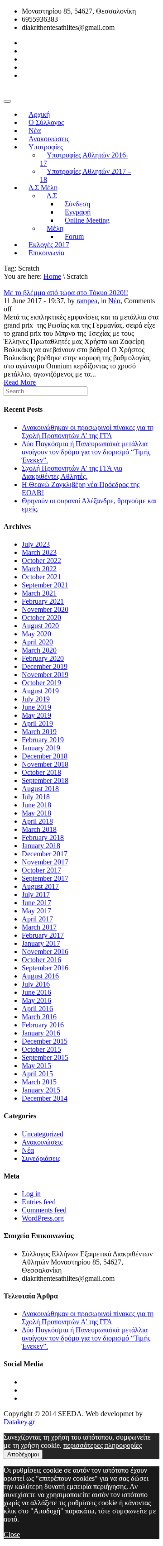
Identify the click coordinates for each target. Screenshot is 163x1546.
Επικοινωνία (46, 253)
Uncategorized (42, 1134)
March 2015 (39, 1082)
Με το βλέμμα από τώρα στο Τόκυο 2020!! (66, 292)
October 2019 (41, 683)
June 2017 (36, 903)
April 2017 (37, 919)
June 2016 (36, 992)
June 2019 (36, 707)
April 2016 (37, 1008)
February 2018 (43, 837)
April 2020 (37, 642)
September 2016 (45, 968)
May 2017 (36, 911)
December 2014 (44, 1098)
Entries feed (39, 1202)
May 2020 (36, 634)
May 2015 (36, 1065)
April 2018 (37, 821)
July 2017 (36, 894)
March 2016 (39, 1017)
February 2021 (43, 601)
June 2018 (36, 805)
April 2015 (37, 1074)
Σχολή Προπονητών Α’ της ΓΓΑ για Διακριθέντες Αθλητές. (72, 472)
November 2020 (45, 609)
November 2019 (45, 674)
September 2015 (45, 1057)
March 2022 (39, 569)
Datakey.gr (19, 1422)
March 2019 (39, 731)
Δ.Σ (52, 196)
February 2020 (43, 658)
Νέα (114, 301)
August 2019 (40, 691)
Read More (20, 382)
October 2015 (41, 1049)
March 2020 (39, 650)
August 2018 (40, 788)
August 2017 (40, 886)
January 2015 (41, 1090)
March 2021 (39, 593)
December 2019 (44, 666)
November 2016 (45, 951)
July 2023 (36, 544)
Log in (31, 1194)
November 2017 (45, 862)
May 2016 (36, 1000)
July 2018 (36, 797)
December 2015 (44, 1041)
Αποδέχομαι (23, 1454)
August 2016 (40, 976)
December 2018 (44, 756)
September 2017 (45, 878)
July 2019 (36, 699)
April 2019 (37, 723)
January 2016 (41, 1033)
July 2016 (36, 984)
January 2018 (41, 845)
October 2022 (41, 560)
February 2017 (43, 935)
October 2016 (41, 960)
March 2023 (39, 552)
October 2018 (41, 772)
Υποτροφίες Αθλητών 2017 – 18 (85, 175)
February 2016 (43, 1025)
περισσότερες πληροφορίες (102, 1445)
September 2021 (45, 585)
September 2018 (45, 780)
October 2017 (41, 870)
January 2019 (41, 748)
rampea (87, 301)
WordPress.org (43, 1218)
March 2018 (39, 829)
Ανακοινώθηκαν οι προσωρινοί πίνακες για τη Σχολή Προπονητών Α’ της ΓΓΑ (87, 431)
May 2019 (36, 715)
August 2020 (40, 626)
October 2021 (41, 577)
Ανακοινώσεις (42, 1142)
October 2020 (41, 617)
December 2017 (44, 854)
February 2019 (43, 740)
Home (52, 276)
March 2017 (39, 927)
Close (12, 1534)
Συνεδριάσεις (41, 1158)
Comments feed (44, 1210)
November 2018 (45, 764)
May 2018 (36, 813)
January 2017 (41, 943)
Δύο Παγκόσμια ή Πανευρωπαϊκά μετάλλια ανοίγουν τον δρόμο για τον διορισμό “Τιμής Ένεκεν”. (86, 452)
